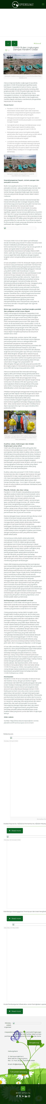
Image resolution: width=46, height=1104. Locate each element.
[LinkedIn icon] (26, 1096)
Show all (38, 43)
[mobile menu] (43, 4)
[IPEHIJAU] (23, 4)
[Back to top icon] (23, 1088)
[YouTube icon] (23, 1096)
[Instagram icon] (29, 1096)
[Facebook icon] (17, 1096)
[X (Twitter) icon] (20, 1096)
